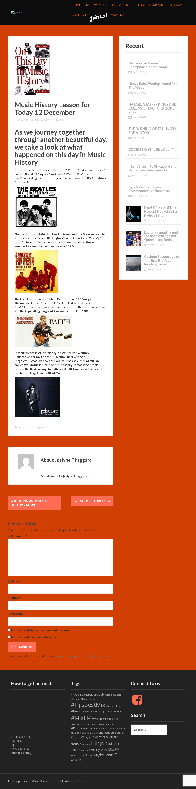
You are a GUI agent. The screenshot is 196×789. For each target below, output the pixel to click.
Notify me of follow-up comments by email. (41, 630)
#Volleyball (86, 737)
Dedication (119, 4)
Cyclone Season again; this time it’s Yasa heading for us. (161, 260)
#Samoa (75, 732)
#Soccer (119, 732)
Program (175, 4)
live (88, 750)
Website (17, 614)
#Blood (108, 694)
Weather (100, 4)
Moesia (64, 781)
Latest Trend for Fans (92, 500)
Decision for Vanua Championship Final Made (148, 65)
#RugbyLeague (81, 728)
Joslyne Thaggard (53, 119)
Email (16, 597)
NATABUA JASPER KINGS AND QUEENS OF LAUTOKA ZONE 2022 (152, 108)
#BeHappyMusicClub (91, 694)
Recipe (89, 755)
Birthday (138, 4)
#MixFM (81, 718)
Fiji (94, 742)
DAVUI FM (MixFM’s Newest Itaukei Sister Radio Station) (161, 212)
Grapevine (157, 4)
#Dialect (85, 699)
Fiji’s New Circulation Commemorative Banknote (149, 189)
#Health (76, 711)
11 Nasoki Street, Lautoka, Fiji (21, 741)
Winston (76, 759)
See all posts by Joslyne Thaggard (64, 476)
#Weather (99, 737)
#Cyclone (75, 699)
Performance (77, 755)
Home (77, 4)
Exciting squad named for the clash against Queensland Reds (161, 236)
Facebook (85, 744)
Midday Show (99, 750)
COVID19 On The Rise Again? (151, 149)
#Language (100, 711)
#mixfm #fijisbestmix (105, 719)
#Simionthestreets (103, 732)
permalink (45, 427)
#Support (75, 737)
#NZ (82, 724)
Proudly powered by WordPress (27, 781)
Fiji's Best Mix (108, 743)
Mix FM (114, 749)
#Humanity (88, 711)
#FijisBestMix (88, 705)
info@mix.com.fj (21, 753)
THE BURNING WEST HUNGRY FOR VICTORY (152, 131)
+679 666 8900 (20, 749)
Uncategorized (25, 427)
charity (75, 744)
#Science (85, 732)
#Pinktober (90, 724)
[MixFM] (16, 12)
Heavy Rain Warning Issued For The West (152, 86)
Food (74, 750)
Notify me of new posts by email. (34, 637)
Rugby (99, 754)
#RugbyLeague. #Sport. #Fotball (109, 728)
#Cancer (117, 694)
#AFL (74, 694)
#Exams (94, 699)
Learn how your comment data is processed (84, 656)
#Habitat (116, 706)
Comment (19, 536)
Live (87, 4)
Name (16, 581)
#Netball (75, 724)
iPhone (81, 750)
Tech (119, 754)
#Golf (108, 706)
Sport (109, 754)
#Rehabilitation (105, 724)
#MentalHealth (114, 711)
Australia (112, 737)
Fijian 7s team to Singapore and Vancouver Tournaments (152, 168)
